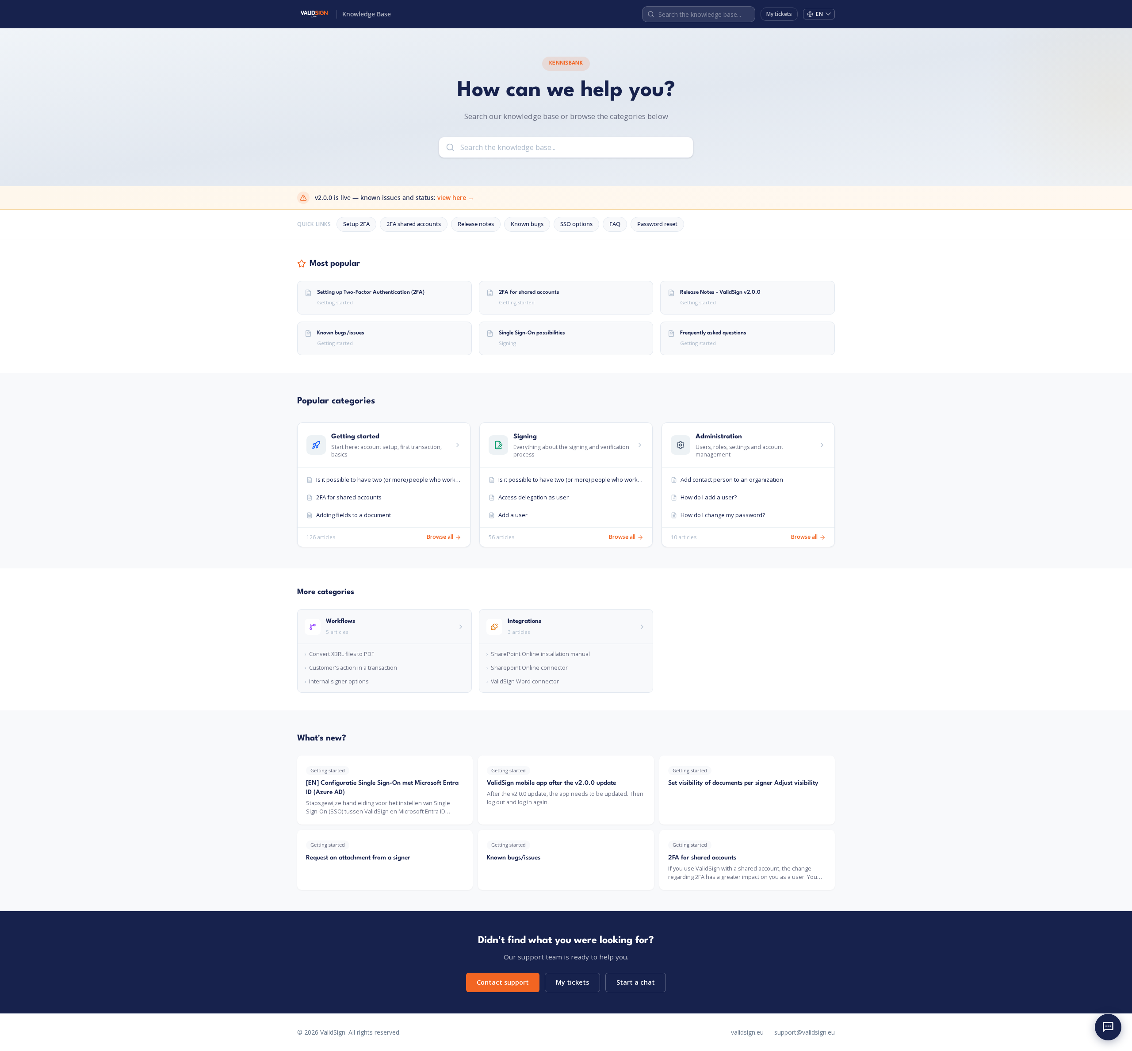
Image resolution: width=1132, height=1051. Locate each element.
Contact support (503, 982)
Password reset (657, 224)
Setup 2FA (356, 224)
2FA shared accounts (413, 224)
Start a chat (635, 982)
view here (455, 197)
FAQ (614, 224)
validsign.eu (747, 1032)
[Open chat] (1108, 1027)
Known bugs (527, 224)
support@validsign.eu (804, 1032)
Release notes (476, 224)
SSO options (576, 224)
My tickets (779, 14)
